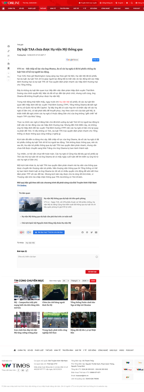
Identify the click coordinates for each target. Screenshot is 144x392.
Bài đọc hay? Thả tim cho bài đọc (50, 232)
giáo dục (117, 8)
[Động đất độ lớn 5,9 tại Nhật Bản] (83, 320)
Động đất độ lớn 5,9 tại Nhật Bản (83, 331)
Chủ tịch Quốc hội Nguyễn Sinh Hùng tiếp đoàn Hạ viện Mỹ (46, 223)
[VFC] (127, 363)
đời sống (93, 8)
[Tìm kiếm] (132, 3)
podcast (136, 8)
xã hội (21, 8)
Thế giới (43, 8)
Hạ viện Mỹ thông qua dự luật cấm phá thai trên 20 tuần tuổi (47, 217)
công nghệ (105, 8)
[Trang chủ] (3, 8)
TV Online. (22, 186)
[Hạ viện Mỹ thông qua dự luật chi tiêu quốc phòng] (30, 204)
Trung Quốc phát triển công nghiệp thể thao (54, 331)
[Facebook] (8, 46)
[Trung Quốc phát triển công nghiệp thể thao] (55, 320)
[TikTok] (27, 370)
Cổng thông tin (107, 3)
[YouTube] (22, 370)
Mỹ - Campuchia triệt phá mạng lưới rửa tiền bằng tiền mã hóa (26, 305)
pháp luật (32, 8)
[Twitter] (91, 232)
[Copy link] (8, 51)
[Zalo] (87, 232)
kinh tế (53, 8)
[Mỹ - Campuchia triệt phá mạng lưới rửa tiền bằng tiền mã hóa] (27, 292)
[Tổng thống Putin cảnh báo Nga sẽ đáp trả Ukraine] (83, 292)
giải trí (76, 8)
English (120, 3)
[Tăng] (8, 73)
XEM (93, 281)
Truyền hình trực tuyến (89, 3)
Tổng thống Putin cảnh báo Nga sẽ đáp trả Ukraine (83, 303)
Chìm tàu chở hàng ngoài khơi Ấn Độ (53, 303)
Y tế (84, 8)
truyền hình (64, 8)
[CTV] (127, 369)
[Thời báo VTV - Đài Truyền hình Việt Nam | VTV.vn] (10, 3)
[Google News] (72, 60)
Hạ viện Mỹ (64, 102)
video (127, 8)
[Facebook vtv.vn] (127, 3)
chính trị (11, 8)
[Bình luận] (8, 56)
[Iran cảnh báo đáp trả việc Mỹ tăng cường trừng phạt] (27, 320)
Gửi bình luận (92, 272)
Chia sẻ (96, 60)
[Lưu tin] (8, 68)
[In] (8, 63)
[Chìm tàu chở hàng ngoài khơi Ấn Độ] (55, 292)
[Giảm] (8, 80)
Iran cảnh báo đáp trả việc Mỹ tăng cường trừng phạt (25, 331)
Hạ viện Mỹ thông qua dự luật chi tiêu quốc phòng (65, 198)
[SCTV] (127, 377)
